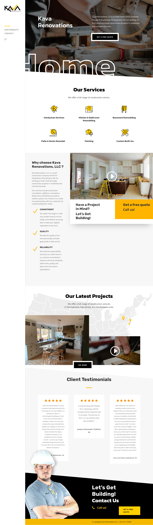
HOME (7, 26)
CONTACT (9, 34)
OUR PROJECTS (11, 30)
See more (82, 365)
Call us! (129, 209)
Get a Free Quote (105, 37)
